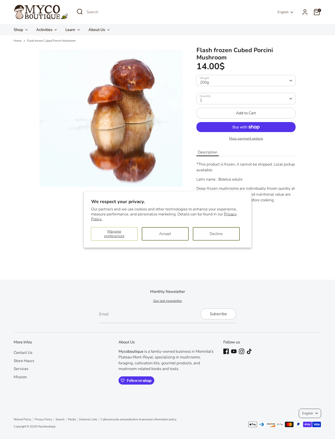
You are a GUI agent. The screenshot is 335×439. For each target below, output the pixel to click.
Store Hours (24, 360)
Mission (20, 377)
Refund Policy (22, 419)
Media (72, 419)
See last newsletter (167, 301)
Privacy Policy (43, 419)
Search (60, 419)
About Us (97, 29)
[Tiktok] (249, 351)
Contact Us (23, 352)
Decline (216, 233)
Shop (19, 29)
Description (207, 152)
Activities (44, 29)
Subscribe (218, 313)
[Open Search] (79, 11)
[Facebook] (226, 351)
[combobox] (120, 12)
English (283, 12)
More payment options (246, 138)
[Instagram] (241, 351)
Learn (70, 29)
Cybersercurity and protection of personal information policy (138, 419)
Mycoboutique (47, 426)
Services (21, 368)
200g (204, 82)
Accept (165, 233)
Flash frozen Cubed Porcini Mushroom (51, 41)
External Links (88, 419)
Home (18, 41)
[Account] (304, 12)
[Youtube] (234, 351)
